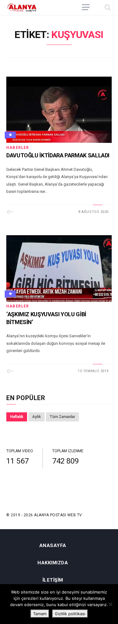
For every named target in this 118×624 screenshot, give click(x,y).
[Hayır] (110, 604)
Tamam (40, 613)
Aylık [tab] (36, 417)
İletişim (52, 580)
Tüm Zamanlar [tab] (62, 417)
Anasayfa (52, 545)
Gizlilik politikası (70, 613)
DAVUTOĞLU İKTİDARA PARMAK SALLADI (58, 155)
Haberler (17, 147)
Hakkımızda (52, 563)
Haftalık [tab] (16, 417)
